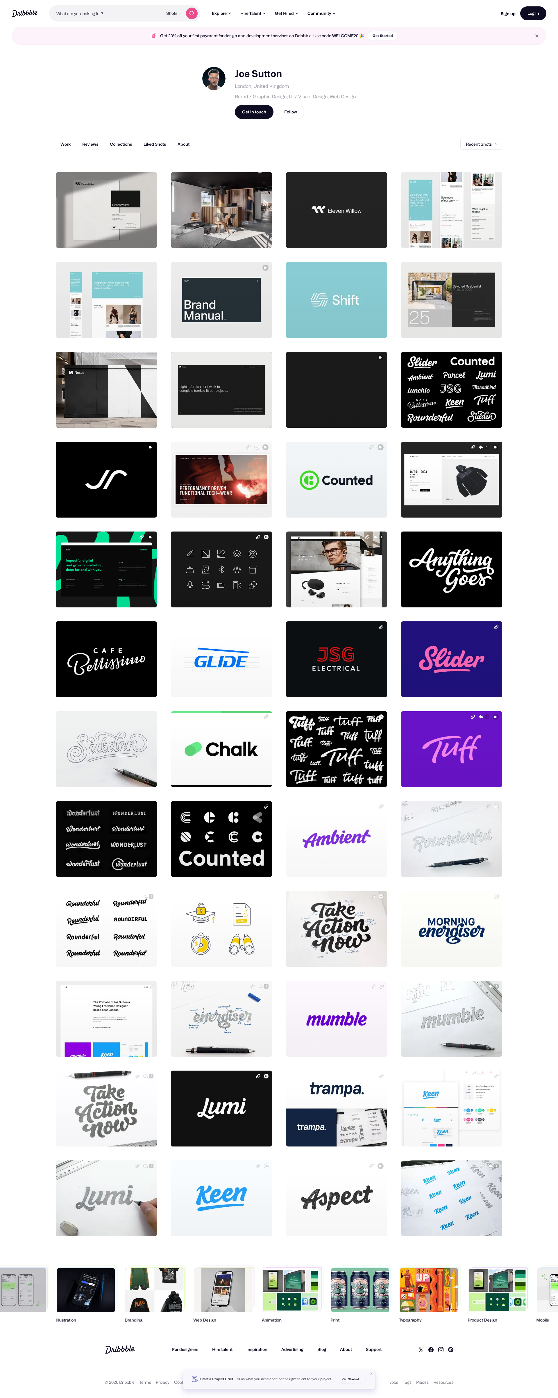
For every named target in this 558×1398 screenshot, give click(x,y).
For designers (185, 1349)
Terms (145, 1382)
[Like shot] (146, 237)
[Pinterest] (450, 1349)
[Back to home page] (24, 13)
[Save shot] (135, 237)
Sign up (508, 13)
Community (319, 13)
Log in (533, 13)
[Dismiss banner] (371, 1373)
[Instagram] (440, 1349)
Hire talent (222, 1349)
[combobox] (106, 13)
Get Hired (284, 13)
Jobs (394, 1382)
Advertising (292, 1349)
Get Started (383, 35)
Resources (443, 1382)
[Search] (192, 13)
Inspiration (256, 1349)
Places (422, 1382)
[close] (536, 35)
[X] (421, 1349)
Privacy (162, 1382)
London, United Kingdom (262, 86)
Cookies (181, 1382)
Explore (219, 13)
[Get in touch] (123, 237)
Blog (321, 1349)
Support (374, 1349)
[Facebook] (431, 1349)
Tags (407, 1382)
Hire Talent (250, 13)
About (346, 1349)
